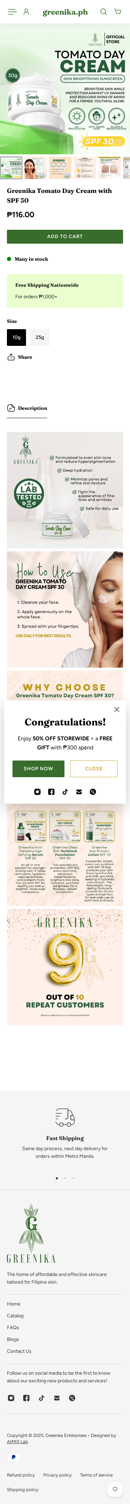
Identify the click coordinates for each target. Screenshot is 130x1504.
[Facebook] (51, 791)
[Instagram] (37, 791)
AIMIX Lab (17, 1441)
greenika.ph (65, 12)
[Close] (117, 709)
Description (32, 408)
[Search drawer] (104, 11)
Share (25, 357)
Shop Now (38, 769)
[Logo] (31, 1234)
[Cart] (117, 11)
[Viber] (92, 791)
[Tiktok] (65, 791)
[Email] (79, 791)
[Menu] (12, 11)
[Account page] (26, 11)
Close (94, 769)
